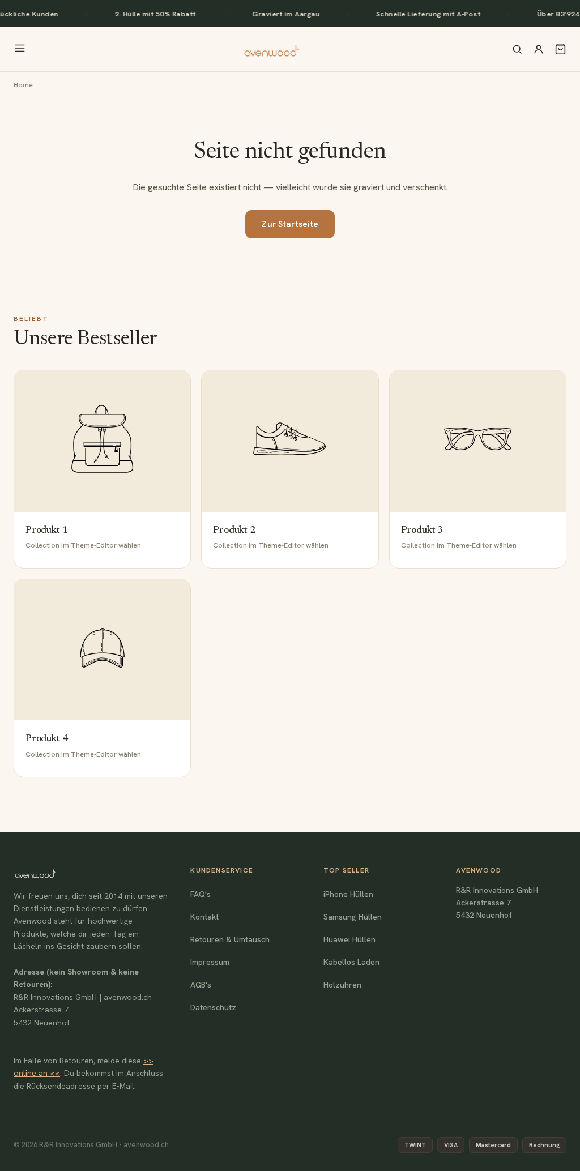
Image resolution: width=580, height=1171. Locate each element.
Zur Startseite (289, 224)
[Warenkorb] (560, 49)
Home (23, 84)
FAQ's (200, 894)
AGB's (200, 985)
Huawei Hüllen (349, 939)
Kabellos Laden (351, 962)
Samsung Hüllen (352, 917)
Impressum (209, 962)
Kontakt (204, 917)
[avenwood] (271, 49)
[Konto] (538, 49)
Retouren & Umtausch (230, 939)
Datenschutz (213, 1007)
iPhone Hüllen (348, 894)
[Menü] (20, 49)
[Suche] (517, 49)
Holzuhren (342, 985)
